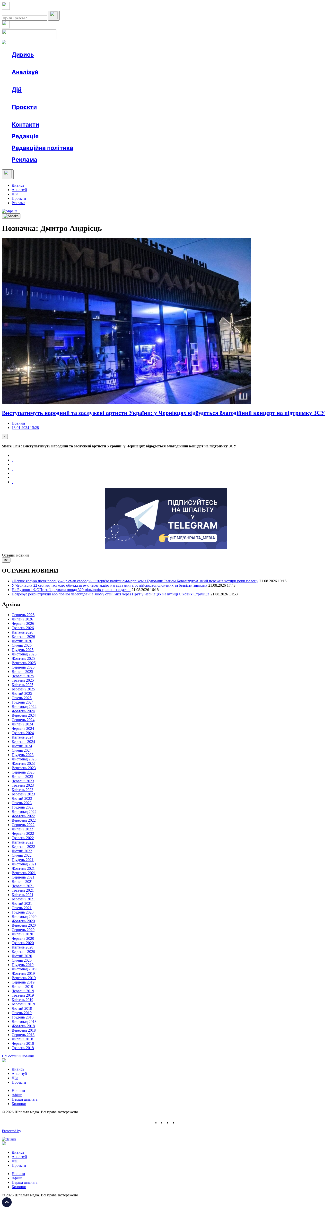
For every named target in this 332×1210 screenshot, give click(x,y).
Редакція (25, 136)
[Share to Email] (12, 482)
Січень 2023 (22, 803)
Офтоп (85, 63)
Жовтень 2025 (23, 658)
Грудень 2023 (23, 755)
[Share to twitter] (12, 460)
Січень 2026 (22, 645)
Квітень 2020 (22, 947)
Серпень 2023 (23, 772)
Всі (6, 560)
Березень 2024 (23, 742)
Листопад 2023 (24, 759)
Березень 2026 (23, 637)
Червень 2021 (23, 886)
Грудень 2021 (23, 860)
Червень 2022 (23, 833)
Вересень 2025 (24, 663)
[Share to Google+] (12, 464)
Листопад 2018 (24, 1021)
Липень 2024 (22, 724)
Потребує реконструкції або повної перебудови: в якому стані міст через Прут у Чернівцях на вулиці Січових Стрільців (111, 594)
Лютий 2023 (22, 798)
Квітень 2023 (22, 790)
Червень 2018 (23, 1043)
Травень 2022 (23, 838)
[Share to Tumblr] (12, 469)
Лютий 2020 (22, 956)
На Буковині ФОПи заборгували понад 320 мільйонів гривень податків (71, 590)
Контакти (25, 124)
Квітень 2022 (22, 842)
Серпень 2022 (23, 825)
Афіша (26, 98)
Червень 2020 (23, 938)
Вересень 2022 (24, 820)
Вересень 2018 (24, 1030)
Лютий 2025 (22, 693)
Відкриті (59, 116)
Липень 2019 (22, 986)
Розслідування (55, 81)
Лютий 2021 (22, 903)
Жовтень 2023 (23, 763)
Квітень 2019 (22, 1000)
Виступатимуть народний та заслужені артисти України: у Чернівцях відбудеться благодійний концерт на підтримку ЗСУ (163, 413)
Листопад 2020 (24, 916)
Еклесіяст (243, 116)
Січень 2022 (22, 855)
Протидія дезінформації (149, 116)
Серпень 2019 (23, 982)
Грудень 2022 (23, 807)
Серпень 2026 (23, 615)
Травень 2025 (23, 680)
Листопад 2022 (24, 812)
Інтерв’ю (47, 63)
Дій (17, 89)
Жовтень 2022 (23, 816)
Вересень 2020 (24, 925)
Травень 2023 (23, 785)
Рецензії (43, 98)
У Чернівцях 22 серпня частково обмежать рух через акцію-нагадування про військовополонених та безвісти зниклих (109, 585)
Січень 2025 (22, 698)
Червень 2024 (23, 728)
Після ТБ (223, 116)
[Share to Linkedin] (12, 477)
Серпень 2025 (23, 667)
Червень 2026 (23, 623)
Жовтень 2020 (23, 921)
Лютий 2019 (22, 1008)
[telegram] (180, 1123)
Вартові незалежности (192, 116)
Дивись (23, 54)
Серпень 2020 (23, 930)
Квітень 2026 (22, 632)
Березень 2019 (23, 1004)
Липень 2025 (22, 672)
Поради (83, 98)
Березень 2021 (23, 899)
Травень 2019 (23, 995)
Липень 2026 (22, 619)
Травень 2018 (23, 1048)
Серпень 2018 (23, 1035)
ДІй (15, 194)
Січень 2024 (22, 750)
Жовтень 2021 (23, 868)
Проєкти (24, 107)
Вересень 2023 (24, 768)
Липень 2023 (22, 777)
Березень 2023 (23, 794)
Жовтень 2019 (23, 973)
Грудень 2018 (23, 1017)
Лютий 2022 (22, 851)
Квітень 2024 (22, 737)
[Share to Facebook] (12, 455)
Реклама (116, 98)
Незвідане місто (34, 116)
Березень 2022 (23, 846)
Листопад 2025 (24, 654)
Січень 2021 (22, 908)
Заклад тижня (114, 116)
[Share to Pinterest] (12, 473)
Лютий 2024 (22, 746)
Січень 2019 (22, 1013)
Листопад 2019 (24, 969)
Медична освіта (85, 116)
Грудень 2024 (23, 702)
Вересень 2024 (24, 715)
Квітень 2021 (22, 895)
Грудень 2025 (23, 650)
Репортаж (67, 63)
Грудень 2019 (23, 965)
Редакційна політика (42, 147)
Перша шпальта (24, 1099)
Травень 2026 (23, 628)
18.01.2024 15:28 (25, 428)
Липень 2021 (22, 881)
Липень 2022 (22, 829)
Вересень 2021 (24, 873)
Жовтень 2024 (23, 711)
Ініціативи (63, 98)
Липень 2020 (22, 934)
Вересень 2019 (24, 978)
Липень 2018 (22, 1039)
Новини (28, 63)
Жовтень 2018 (23, 1026)
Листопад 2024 (24, 707)
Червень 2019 (23, 991)
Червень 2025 (23, 676)
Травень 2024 (23, 733)
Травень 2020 (23, 943)
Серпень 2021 (23, 877)
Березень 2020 (23, 951)
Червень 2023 (23, 781)
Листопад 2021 (24, 864)
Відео (100, 63)
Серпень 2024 (23, 720)
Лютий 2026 (22, 641)
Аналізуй (25, 72)
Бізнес (100, 98)
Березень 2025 (23, 689)
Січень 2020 (22, 960)
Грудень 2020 (23, 912)
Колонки (79, 81)
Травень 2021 (23, 890)
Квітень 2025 (22, 685)
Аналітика (30, 81)
